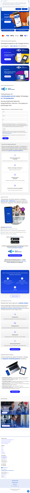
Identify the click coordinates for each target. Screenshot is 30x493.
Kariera (2, 449)
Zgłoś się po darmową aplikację (15, 255)
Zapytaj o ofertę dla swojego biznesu (7, 30)
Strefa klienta (3, 453)
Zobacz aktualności (6, 425)
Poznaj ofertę (7, 59)
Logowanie (4, 457)
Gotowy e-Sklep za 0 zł (22, 30)
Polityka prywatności (15, 480)
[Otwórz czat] (28, 491)
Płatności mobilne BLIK (4, 443)
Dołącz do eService (15, 296)
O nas (2, 448)
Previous (2, 19)
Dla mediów (3, 452)
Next (28, 19)
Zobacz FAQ (4, 412)
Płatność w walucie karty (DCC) (5, 442)
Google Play (23, 261)
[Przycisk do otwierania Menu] (28, 1)
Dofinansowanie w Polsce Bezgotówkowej (7, 439)
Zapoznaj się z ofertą (15, 349)
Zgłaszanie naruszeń (15, 482)
